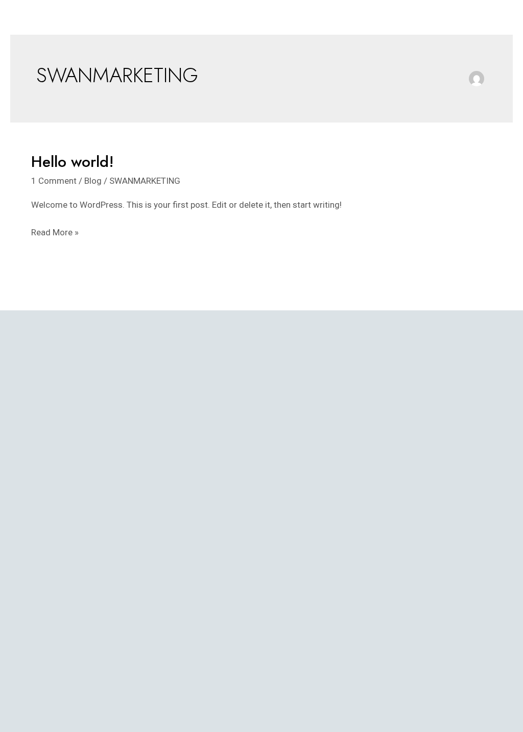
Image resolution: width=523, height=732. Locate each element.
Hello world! (72, 162)
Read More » (55, 231)
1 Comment (54, 181)
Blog (93, 181)
